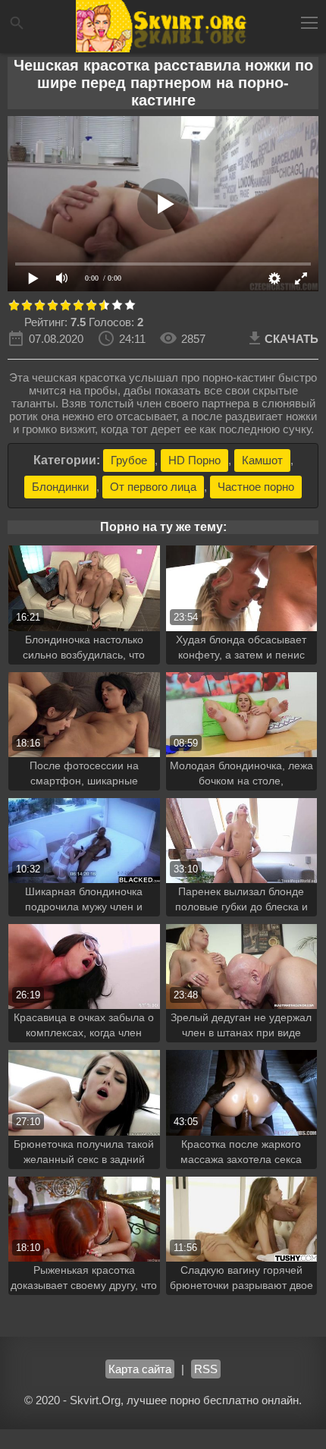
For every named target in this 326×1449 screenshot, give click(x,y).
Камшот (262, 460)
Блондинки (60, 486)
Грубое (129, 460)
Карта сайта (139, 1369)
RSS (206, 1369)
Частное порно (256, 486)
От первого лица (153, 486)
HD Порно (194, 460)
